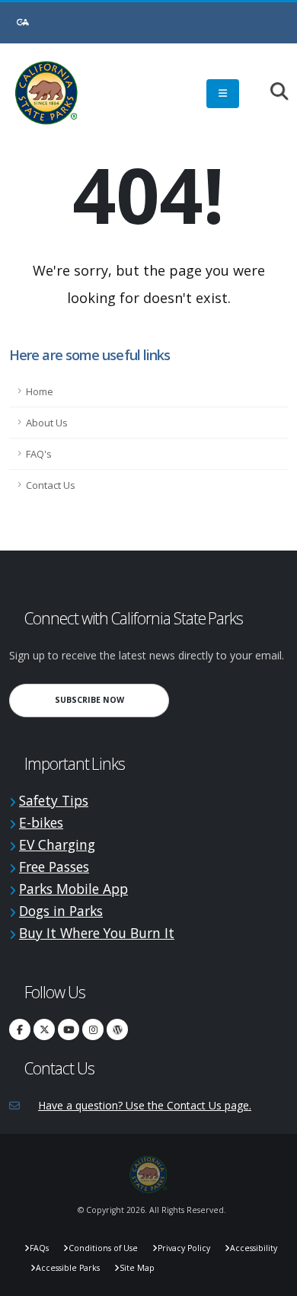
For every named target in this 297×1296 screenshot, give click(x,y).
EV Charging (57, 844)
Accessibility (253, 1248)
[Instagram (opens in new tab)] (93, 1029)
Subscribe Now (112, 699)
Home (39, 391)
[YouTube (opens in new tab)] (68, 1029)
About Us (47, 422)
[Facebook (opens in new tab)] (19, 1029)
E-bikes (41, 822)
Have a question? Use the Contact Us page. (144, 1105)
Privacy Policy (184, 1248)
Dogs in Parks (61, 911)
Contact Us (50, 485)
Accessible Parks (68, 1267)
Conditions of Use (103, 1248)
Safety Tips (53, 800)
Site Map (137, 1267)
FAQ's (39, 454)
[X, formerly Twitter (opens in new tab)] (44, 1029)
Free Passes (54, 866)
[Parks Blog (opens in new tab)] (117, 1029)
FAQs (39, 1248)
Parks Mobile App (73, 888)
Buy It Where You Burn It (96, 933)
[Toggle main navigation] (222, 93)
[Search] (271, 92)
